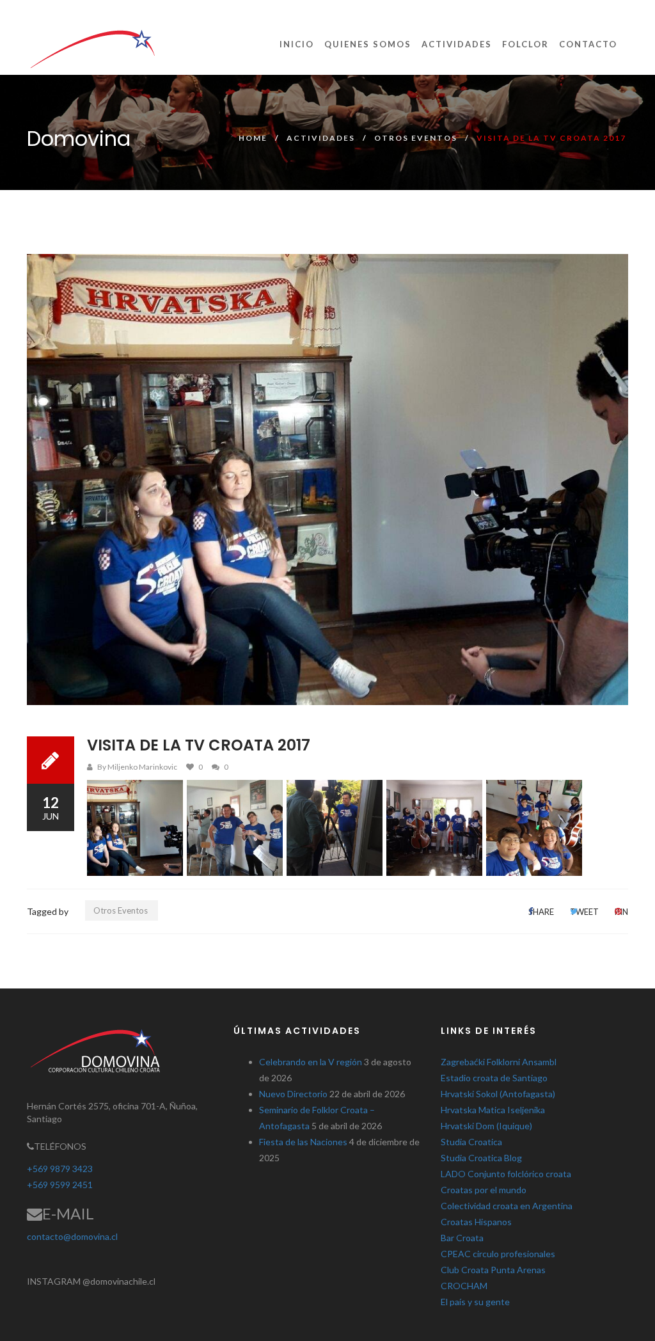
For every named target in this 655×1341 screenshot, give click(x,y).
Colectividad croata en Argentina (506, 1205)
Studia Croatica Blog (481, 1157)
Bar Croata (462, 1237)
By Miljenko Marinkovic (137, 767)
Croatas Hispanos (476, 1221)
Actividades (457, 44)
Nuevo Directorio (293, 1093)
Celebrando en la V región (310, 1061)
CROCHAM (464, 1285)
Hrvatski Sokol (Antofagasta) (498, 1093)
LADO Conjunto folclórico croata (506, 1173)
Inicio (297, 44)
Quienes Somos (367, 44)
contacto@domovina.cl (72, 1236)
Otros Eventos (415, 138)
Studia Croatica (471, 1141)
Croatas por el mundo (483, 1189)
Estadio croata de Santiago (494, 1077)
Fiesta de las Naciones (303, 1141)
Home (253, 138)
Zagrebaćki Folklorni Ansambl (498, 1061)
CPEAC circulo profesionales (498, 1253)
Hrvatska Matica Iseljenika (493, 1109)
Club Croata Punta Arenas (493, 1269)
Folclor (525, 44)
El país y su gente (475, 1301)
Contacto (588, 44)
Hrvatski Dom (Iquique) (486, 1125)
